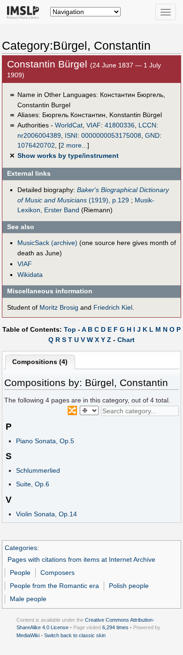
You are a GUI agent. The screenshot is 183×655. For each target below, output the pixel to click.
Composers (57, 572)
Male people (28, 599)
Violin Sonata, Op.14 (46, 514)
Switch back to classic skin (75, 635)
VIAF (93, 125)
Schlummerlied (38, 470)
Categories (21, 547)
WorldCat (69, 125)
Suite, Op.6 (32, 484)
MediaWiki (27, 635)
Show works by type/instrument (68, 155)
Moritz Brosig (58, 307)
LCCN (147, 125)
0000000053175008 (111, 135)
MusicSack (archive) (47, 242)
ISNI (71, 135)
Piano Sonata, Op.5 (45, 441)
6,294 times (115, 627)
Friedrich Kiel (112, 307)
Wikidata (30, 274)
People (20, 572)
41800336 (120, 125)
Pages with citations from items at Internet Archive (81, 559)
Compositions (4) (40, 361)
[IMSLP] (25, 11)
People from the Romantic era (54, 585)
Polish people (129, 585)
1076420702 (36, 145)
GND (152, 135)
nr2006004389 (39, 135)
